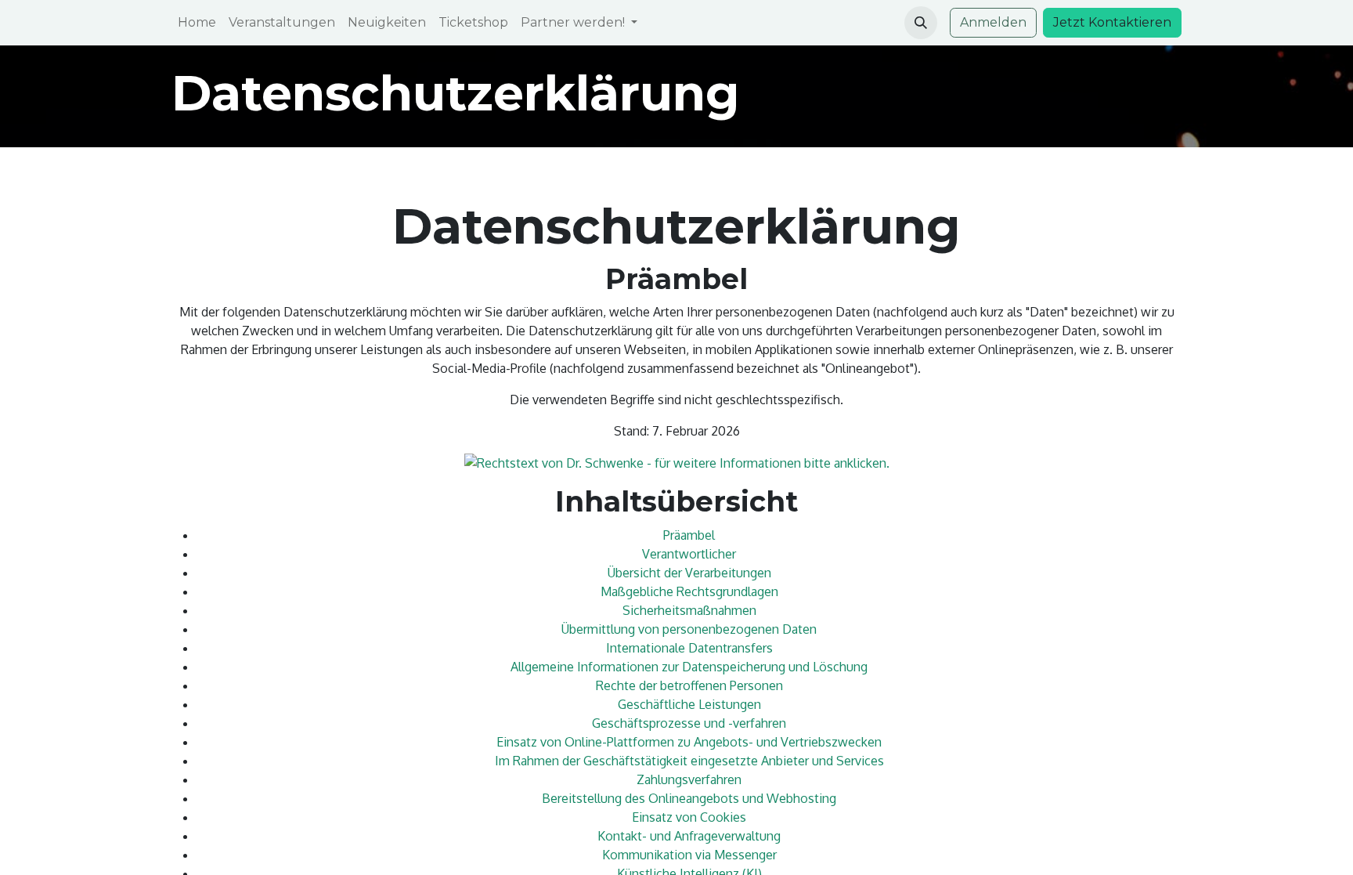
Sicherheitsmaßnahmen (689, 610)
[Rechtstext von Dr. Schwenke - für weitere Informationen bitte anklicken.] (676, 462)
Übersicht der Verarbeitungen (689, 572)
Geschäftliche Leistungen (689, 704)
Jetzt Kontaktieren (1112, 22)
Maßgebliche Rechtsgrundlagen (689, 591)
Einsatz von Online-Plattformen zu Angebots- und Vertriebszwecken (689, 742)
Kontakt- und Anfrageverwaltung (689, 836)
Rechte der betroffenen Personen (689, 685)
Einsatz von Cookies (689, 817)
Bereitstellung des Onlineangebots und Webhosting (689, 798)
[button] (920, 22)
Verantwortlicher (689, 554)
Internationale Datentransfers (689, 648)
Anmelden (993, 22)
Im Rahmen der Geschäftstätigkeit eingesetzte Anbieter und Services (689, 760)
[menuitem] (196, 22)
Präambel (689, 535)
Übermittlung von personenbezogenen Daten (689, 629)
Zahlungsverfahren (689, 779)
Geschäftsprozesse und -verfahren (689, 723)
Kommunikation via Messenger (689, 854)
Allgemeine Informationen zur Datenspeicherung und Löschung (689, 666)
